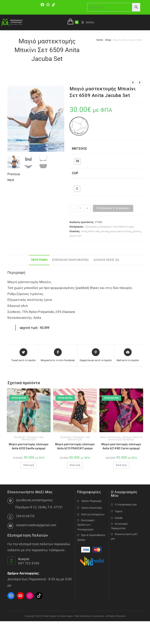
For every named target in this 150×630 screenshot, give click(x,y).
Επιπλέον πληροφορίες (70, 260)
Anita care (93, 231)
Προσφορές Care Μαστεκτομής (116, 226)
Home (99, 39)
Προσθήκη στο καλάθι (113, 208)
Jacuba (104, 231)
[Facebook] (43, 5)
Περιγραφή (39, 260)
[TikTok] (53, 5)
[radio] (77, 161)
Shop (108, 39)
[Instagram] (48, 5)
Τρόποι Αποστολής (91, 507)
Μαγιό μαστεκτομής (110, 437)
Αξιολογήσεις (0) (106, 260)
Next (10, 180)
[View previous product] (133, 82)
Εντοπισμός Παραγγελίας (119, 526)
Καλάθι (119, 517)
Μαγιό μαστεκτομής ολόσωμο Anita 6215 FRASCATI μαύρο (75, 446)
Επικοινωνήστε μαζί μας (124, 536)
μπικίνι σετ (76, 235)
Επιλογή (28, 465)
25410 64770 (25, 516)
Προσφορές (91, 226)
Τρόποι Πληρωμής (91, 500)
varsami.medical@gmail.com (36, 525)
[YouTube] (20, 595)
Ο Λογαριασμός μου (126, 504)
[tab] (39, 260)
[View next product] (140, 82)
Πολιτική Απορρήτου (92, 514)
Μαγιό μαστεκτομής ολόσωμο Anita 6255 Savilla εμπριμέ (28, 446)
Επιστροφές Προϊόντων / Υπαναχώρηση (86, 525)
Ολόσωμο (126, 437)
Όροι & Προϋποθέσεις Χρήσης (91, 537)
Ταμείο (118, 511)
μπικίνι (137, 231)
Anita (84, 231)
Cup (75, 173)
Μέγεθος (79, 148)
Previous (13, 174)
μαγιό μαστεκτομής (121, 231)
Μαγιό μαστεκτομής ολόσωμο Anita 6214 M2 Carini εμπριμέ (121, 446)
